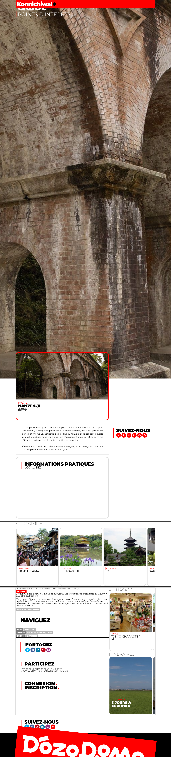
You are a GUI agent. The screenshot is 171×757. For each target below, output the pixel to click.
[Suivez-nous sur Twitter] (118, 435)
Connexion (39, 683)
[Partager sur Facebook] (32, 650)
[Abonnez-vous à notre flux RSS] (144, 435)
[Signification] (54, 4)
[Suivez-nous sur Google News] (139, 435)
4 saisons (32, 636)
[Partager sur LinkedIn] (38, 650)
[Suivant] (151, 556)
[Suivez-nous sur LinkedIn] (134, 435)
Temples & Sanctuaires (39, 633)
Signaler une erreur (28, 609)
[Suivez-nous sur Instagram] (129, 435)
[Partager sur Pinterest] (43, 650)
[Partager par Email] (48, 650)
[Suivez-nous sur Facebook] (124, 435)
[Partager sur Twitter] (27, 650)
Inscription (40, 687)
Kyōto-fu (30, 630)
